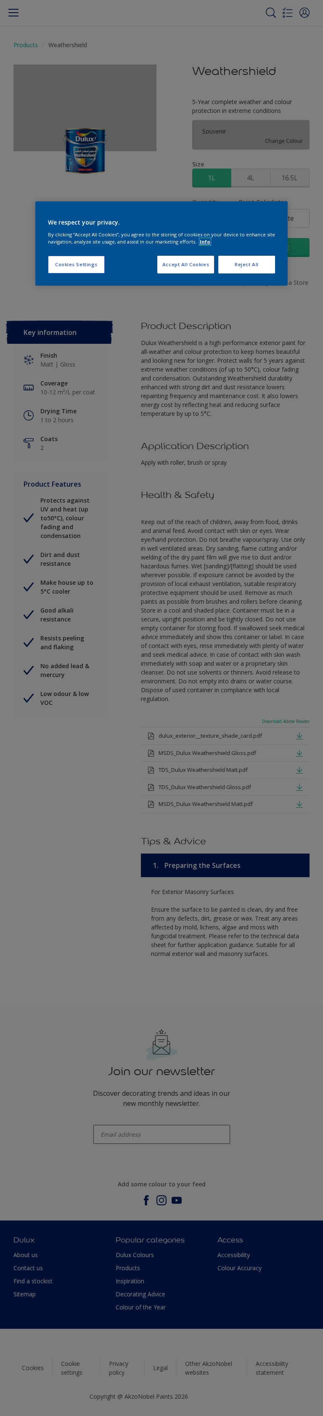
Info (205, 241)
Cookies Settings (76, 264)
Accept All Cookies (185, 264)
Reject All (247, 264)
